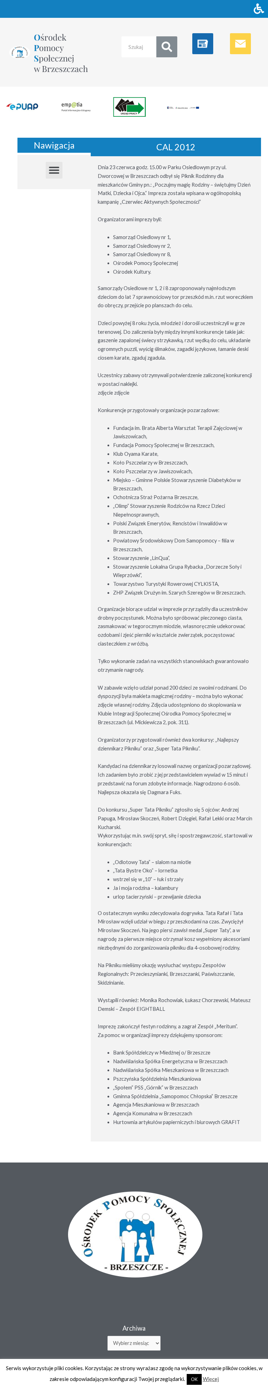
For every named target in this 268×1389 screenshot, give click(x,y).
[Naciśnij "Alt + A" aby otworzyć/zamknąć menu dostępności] (259, 9)
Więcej (211, 1379)
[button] (54, 170)
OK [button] (194, 1379)
